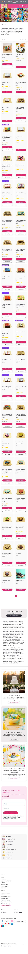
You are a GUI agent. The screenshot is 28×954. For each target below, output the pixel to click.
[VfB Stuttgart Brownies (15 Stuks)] (7, 357)
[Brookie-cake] (21, 550)
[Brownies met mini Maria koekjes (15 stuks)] (21, 218)
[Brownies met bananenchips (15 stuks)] (21, 357)
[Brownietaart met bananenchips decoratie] (7, 551)
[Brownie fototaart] (7, 105)
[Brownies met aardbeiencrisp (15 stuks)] (21, 275)
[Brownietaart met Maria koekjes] (7, 496)
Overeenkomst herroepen (6, 905)
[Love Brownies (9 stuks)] (21, 162)
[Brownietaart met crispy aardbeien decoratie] (21, 496)
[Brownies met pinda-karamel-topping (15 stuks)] (7, 247)
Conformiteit (3, 894)
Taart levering (3, 879)
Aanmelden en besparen (11, 813)
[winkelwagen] (22, 6)
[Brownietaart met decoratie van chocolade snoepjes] (21, 468)
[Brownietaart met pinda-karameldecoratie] (21, 524)
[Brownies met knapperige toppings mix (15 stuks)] (21, 106)
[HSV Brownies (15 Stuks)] (7, 274)
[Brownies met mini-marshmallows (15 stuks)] (21, 190)
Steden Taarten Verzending (6, 880)
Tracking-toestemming (5, 903)
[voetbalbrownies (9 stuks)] (21, 578)
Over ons (3, 882)
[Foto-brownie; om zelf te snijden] (21, 80)
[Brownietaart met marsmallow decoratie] (7, 440)
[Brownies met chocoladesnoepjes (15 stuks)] (7, 163)
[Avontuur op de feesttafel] (14, 719)
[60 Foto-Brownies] (21, 133)
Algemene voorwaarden (5, 893)
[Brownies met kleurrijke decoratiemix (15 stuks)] (7, 52)
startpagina (3, 17)
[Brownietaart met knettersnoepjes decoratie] (7, 523)
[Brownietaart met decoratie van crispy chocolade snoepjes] (7, 468)
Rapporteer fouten (4, 884)
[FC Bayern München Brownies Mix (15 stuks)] (7, 190)
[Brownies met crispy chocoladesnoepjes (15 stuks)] (7, 412)
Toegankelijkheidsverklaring (6, 901)
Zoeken (2, 877)
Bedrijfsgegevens (4, 898)
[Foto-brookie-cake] (7, 577)
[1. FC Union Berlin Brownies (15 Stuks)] (7, 330)
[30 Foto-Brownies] (7, 80)
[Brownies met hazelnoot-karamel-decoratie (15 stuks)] (7, 219)
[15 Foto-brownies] (21, 52)
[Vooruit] (16, 596)
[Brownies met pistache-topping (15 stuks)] (21, 247)
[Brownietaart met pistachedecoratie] (21, 439)
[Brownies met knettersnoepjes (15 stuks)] (21, 302)
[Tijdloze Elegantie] (14, 682)
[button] (2, 946)
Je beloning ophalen (5, 886)
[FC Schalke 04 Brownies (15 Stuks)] (21, 384)
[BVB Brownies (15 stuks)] (21, 329)
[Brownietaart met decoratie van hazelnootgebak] (21, 412)
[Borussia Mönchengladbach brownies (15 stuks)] (7, 384)
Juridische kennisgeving (5, 896)
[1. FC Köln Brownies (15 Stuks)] (7, 302)
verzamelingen (8, 17)
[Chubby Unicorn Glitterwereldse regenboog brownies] (7, 134)
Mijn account (3, 887)
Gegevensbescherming (5, 900)
